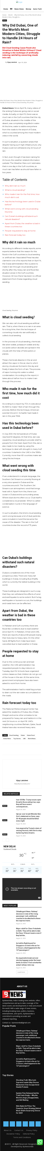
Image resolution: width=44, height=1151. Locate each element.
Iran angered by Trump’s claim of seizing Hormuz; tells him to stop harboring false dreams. (29, 830)
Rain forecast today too (15, 235)
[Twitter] (17, 68)
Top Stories (17, 738)
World (10, 15)
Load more (21, 972)
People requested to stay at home (20, 231)
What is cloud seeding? (15, 190)
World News (32, 738)
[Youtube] (38, 1124)
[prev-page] (3, 840)
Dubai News (7, 738)
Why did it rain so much (15, 186)
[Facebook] (12, 68)
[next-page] (7, 840)
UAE (24, 738)
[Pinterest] (23, 68)
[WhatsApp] (28, 68)
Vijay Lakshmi (12, 62)
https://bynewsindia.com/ (22, 784)
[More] (33, 68)
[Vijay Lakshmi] (3, 62)
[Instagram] (12, 1124)
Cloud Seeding (14, 735)
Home (4, 15)
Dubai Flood (31, 735)
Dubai (23, 735)
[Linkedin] (18, 1124)
